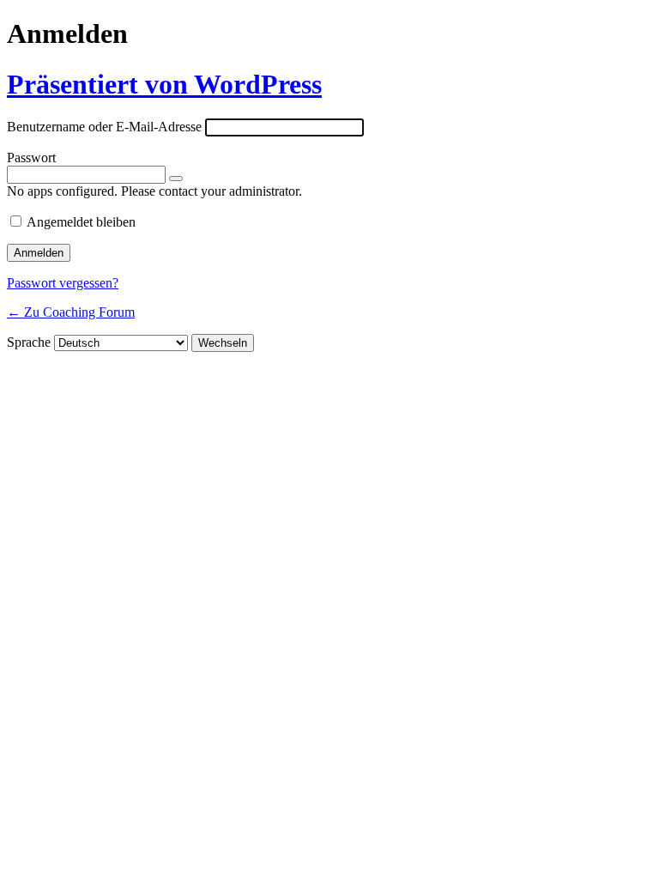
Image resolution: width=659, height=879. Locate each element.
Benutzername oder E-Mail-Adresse (104, 126)
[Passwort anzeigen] (176, 178)
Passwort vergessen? (62, 283)
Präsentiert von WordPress (164, 84)
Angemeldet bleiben (81, 222)
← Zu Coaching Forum (71, 312)
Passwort (31, 157)
